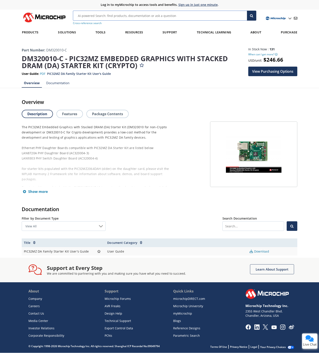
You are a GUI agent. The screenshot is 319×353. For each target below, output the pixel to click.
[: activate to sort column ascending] (99, 242)
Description (37, 114)
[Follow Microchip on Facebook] (248, 328)
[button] (272, 71)
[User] (278, 18)
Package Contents (107, 114)
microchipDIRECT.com (189, 299)
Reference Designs (186, 328)
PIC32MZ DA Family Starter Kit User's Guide (79, 74)
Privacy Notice (238, 347)
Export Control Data (119, 328)
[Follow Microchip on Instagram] (282, 328)
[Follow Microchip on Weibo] (291, 328)
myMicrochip (182, 313)
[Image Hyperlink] (44, 22)
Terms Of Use (218, 347)
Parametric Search (186, 335)
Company (35, 299)
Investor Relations (41, 328)
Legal (253, 347)
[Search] (251, 16)
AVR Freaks (112, 306)
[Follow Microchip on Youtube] (274, 328)
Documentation (57, 83)
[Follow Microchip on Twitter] (265, 328)
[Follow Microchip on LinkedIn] (257, 328)
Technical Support (118, 321)
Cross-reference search (87, 23)
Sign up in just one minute (198, 5)
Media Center (38, 321)
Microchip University (188, 306)
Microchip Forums (118, 299)
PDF (42, 74)
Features (69, 114)
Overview (32, 83)
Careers (34, 306)
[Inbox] (295, 18)
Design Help (113, 313)
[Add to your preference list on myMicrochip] (142, 64)
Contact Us (36, 313)
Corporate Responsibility (46, 335)
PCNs (108, 335)
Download (261, 251)
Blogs (177, 321)
